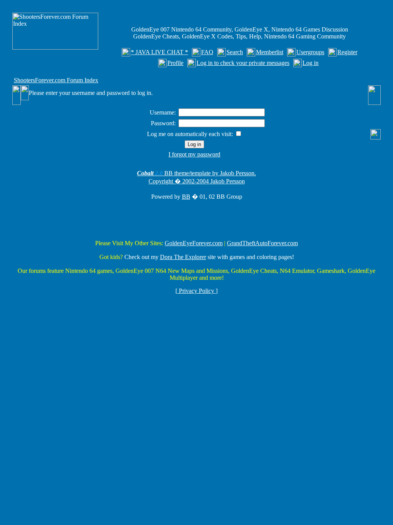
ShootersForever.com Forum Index (56, 80)
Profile (175, 63)
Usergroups (310, 52)
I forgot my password (194, 154)
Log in (310, 63)
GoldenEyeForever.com (194, 243)
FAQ (207, 52)
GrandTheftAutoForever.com (262, 243)
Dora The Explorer (183, 257)
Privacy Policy (196, 290)
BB (186, 196)
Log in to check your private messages (242, 63)
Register (347, 52)
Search (234, 52)
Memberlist (269, 52)
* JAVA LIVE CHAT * (159, 52)
